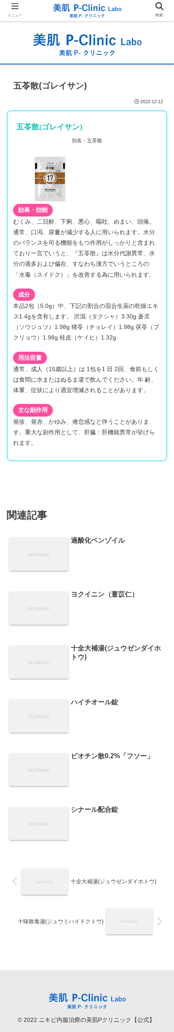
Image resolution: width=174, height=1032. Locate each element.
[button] (156, 805)
